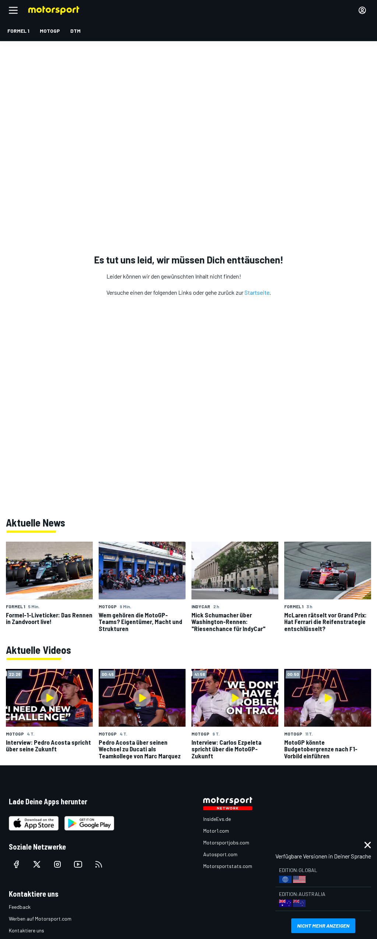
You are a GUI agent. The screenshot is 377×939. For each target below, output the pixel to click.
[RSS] (98, 864)
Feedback (20, 907)
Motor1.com (216, 831)
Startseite (256, 292)
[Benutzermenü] (362, 10)
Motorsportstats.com (227, 866)
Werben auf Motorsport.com (40, 918)
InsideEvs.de (217, 819)
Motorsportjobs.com (226, 842)
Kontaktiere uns (26, 930)
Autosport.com (220, 854)
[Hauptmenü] (13, 10)
